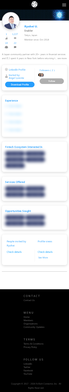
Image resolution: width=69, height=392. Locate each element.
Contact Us (29, 300)
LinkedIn (28, 363)
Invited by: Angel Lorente (16, 76)
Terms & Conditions (33, 343)
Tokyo (27, 35)
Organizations (31, 323)
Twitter (27, 367)
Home (27, 316)
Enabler (28, 30)
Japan (34, 35)
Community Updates (34, 326)
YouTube (28, 373)
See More (43, 257)
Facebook (28, 370)
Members (28, 320)
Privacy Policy (30, 347)
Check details (15, 105)
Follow (51, 81)
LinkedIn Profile (17, 69)
